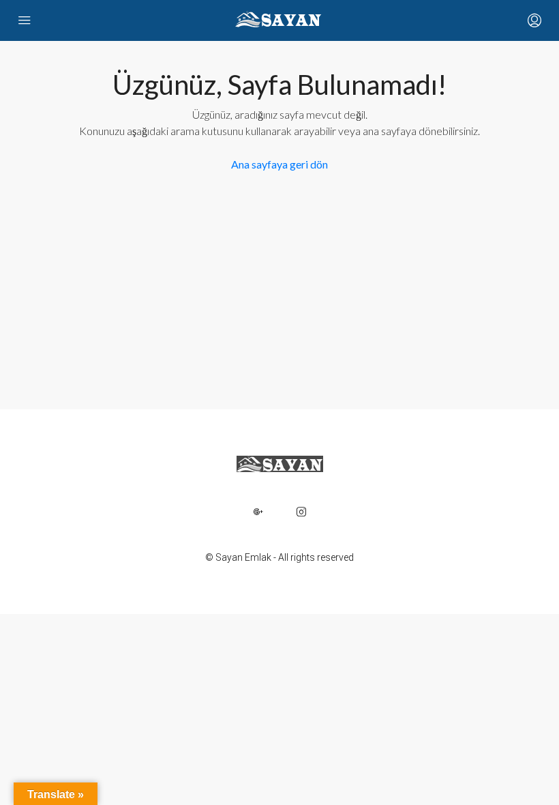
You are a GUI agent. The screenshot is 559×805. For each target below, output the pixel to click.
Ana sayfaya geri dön (279, 164)
